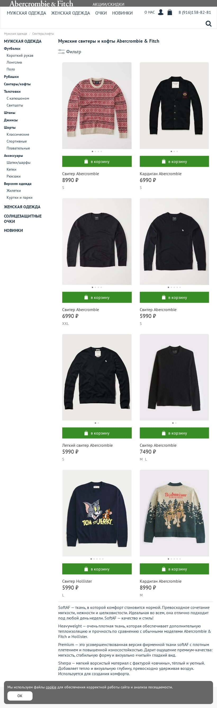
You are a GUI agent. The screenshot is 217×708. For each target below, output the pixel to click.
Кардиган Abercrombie (161, 173)
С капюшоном (18, 98)
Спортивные (17, 141)
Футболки (12, 48)
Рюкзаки (14, 176)
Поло (11, 69)
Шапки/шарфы (18, 162)
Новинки (122, 13)
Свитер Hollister (77, 581)
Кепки (11, 169)
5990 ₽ (148, 316)
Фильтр (73, 51)
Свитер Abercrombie (80, 173)
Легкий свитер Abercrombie (87, 445)
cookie (51, 687)
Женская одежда (70, 13)
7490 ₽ (148, 451)
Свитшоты (15, 105)
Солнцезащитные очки (23, 218)
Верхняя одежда (17, 183)
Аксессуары (13, 155)
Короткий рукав (20, 55)
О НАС (149, 12)
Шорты (10, 127)
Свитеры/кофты (17, 84)
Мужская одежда (26, 13)
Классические (18, 134)
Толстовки (12, 91)
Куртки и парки (20, 197)
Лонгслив (14, 62)
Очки (101, 13)
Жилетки (14, 190)
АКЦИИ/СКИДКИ (108, 4)
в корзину (100, 161)
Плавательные (18, 148)
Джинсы (11, 120)
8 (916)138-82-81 (195, 12)
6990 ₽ (148, 180)
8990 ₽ (70, 180)
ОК (19, 695)
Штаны (9, 112)
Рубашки (11, 76)
